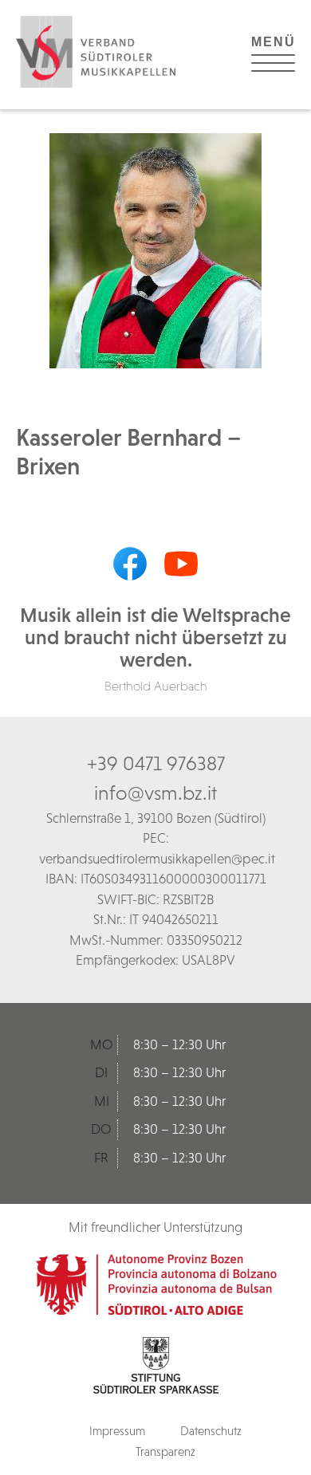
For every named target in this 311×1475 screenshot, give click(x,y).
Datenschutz (211, 1431)
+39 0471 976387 (156, 763)
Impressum (117, 1431)
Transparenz (165, 1451)
